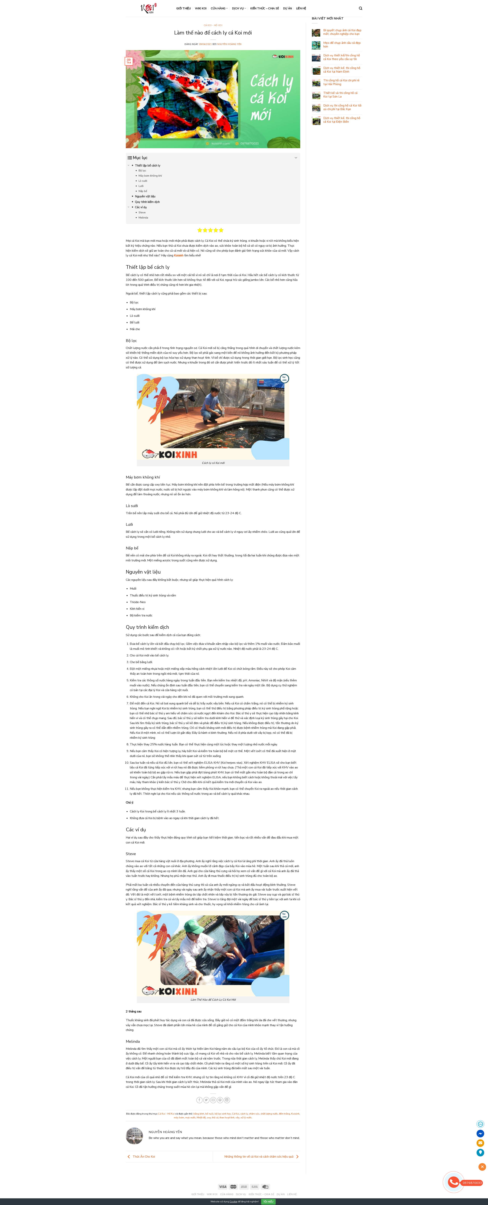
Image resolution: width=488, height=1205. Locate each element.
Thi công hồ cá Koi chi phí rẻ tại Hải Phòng (341, 82)
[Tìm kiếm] (360, 8)
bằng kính (198, 1113)
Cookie (233, 1201)
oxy (209, 1117)
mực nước (190, 1117)
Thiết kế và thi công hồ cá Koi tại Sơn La (340, 94)
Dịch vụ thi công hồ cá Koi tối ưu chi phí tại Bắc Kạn (342, 107)
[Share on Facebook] (199, 1100)
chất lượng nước (269, 1113)
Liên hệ (301, 8)
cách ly (244, 1113)
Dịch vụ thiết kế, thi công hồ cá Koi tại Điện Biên (341, 120)
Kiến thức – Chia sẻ (264, 8)
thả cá (215, 1117)
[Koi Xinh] (148, 8)
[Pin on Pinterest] (220, 1100)
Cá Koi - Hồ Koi (213, 25)
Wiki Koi (200, 8)
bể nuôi (209, 1113)
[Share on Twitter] (206, 1100)
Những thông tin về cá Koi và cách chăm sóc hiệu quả (259, 1157)
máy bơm (179, 1117)
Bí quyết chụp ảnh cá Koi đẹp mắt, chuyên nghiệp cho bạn (342, 32)
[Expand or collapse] (296, 158)
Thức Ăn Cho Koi (143, 1157)
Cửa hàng (218, 8)
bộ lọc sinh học (223, 1113)
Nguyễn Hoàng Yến (229, 44)
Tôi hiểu (268, 1201)
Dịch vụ (238, 8)
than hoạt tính (227, 1117)
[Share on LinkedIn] (227, 1100)
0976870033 (472, 1183)
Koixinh (295, 1113)
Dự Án (287, 8)
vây (237, 1117)
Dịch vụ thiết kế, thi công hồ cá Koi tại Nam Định (341, 70)
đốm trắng (284, 1113)
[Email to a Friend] (213, 1100)
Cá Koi (235, 1113)
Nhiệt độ (201, 1117)
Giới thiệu (183, 8)
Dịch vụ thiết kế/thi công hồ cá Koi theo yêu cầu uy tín (341, 57)
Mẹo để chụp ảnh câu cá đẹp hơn (342, 44)
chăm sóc (254, 1113)
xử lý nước (246, 1117)
